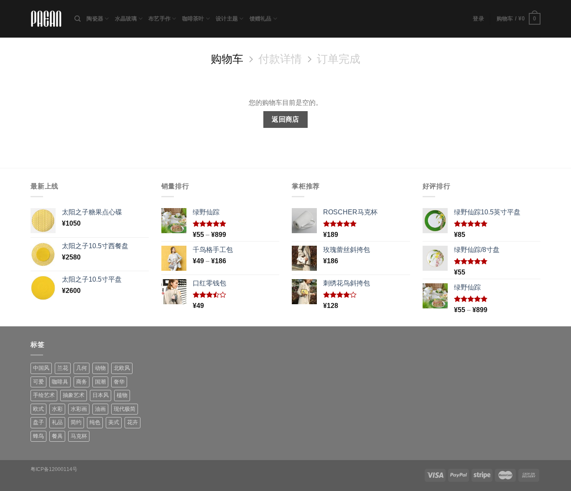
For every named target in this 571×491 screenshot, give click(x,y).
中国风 (41, 368)
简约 (76, 422)
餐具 (57, 436)
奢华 (119, 382)
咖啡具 (60, 382)
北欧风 (122, 368)
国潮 (100, 382)
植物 (122, 395)
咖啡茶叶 (193, 18)
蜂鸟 (38, 436)
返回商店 (285, 119)
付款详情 (280, 59)
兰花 (62, 368)
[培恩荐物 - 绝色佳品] (46, 19)
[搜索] (77, 19)
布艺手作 (159, 18)
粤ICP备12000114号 (54, 469)
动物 (100, 368)
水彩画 (79, 409)
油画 (100, 409)
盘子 (38, 422)
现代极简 (124, 409)
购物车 (227, 59)
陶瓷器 (95, 18)
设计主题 (227, 18)
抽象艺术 (73, 395)
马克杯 (79, 436)
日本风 (100, 395)
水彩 (57, 409)
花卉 (132, 422)
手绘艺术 (44, 395)
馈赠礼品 (261, 18)
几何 (81, 368)
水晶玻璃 (126, 18)
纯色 (94, 422)
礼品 (57, 422)
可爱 (38, 382)
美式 (113, 422)
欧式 (38, 409)
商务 (81, 382)
